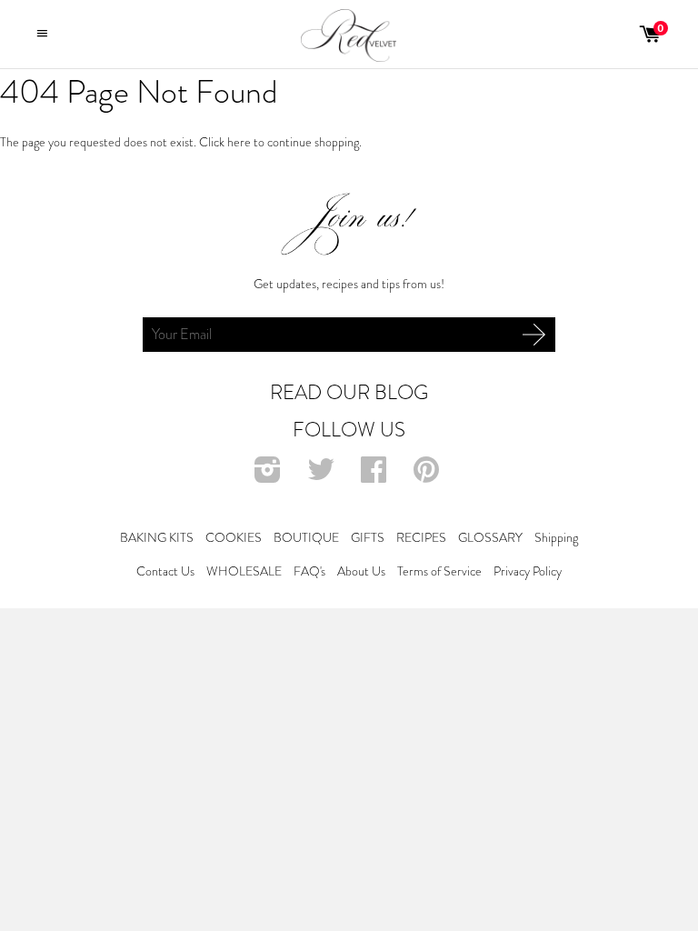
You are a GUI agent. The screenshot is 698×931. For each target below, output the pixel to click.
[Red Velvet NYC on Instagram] (270, 475)
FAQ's (309, 571)
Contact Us (165, 571)
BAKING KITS (157, 537)
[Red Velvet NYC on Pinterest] (428, 475)
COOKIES (233, 537)
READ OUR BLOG (349, 392)
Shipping (556, 537)
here (239, 142)
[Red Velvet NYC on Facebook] (376, 475)
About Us (361, 571)
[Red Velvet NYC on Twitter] (323, 475)
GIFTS (367, 537)
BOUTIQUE (306, 537)
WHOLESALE (244, 571)
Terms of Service (439, 571)
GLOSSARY (490, 537)
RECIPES (421, 537)
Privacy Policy (528, 571)
